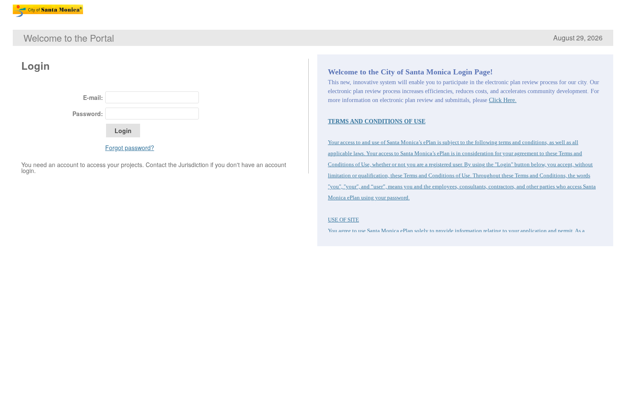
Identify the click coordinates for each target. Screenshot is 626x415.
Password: (87, 113)
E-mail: (93, 97)
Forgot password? (129, 147)
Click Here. (503, 100)
